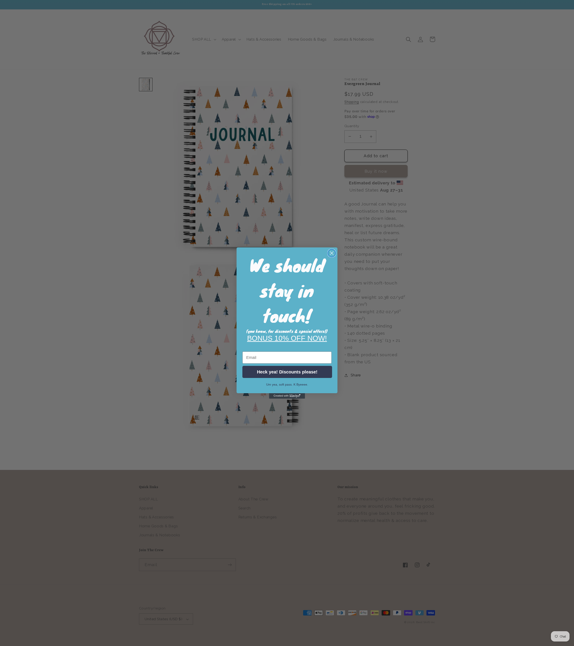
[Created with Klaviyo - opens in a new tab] (287, 396)
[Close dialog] (332, 253)
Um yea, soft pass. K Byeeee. (287, 384)
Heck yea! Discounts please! (287, 371)
